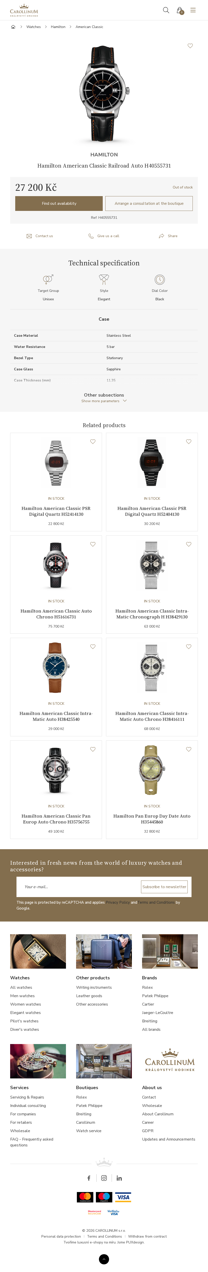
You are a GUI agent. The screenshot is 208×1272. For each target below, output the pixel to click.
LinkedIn (119, 1178)
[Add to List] (193, 46)
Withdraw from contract (147, 1236)
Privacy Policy (118, 902)
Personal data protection (61, 1236)
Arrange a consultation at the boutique (149, 203)
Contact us (44, 236)
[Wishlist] (93, 442)
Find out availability (59, 203)
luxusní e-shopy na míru (96, 1242)
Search (166, 10)
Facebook (88, 1178)
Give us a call (108, 236)
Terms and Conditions (156, 902)
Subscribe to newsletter (164, 887)
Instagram (104, 1178)
